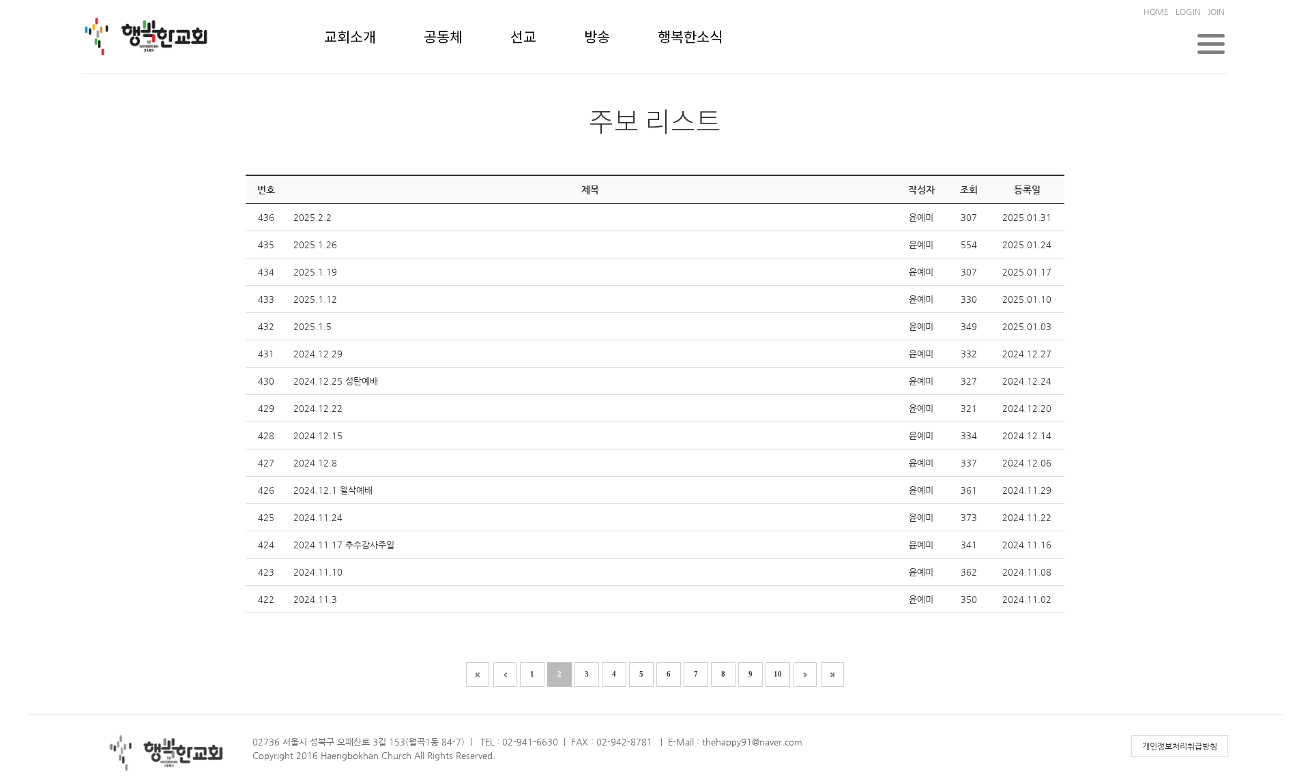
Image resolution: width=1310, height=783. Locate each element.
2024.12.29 (318, 354)
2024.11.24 (318, 517)
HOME (1156, 11)
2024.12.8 (315, 463)
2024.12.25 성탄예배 (335, 381)
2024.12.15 (318, 435)
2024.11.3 (315, 599)
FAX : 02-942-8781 (611, 742)
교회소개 (350, 38)
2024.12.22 (318, 408)
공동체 (443, 38)
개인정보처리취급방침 (1179, 746)
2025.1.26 (315, 244)
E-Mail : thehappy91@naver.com (735, 742)
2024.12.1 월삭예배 (333, 490)
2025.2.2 (312, 217)
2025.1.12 (315, 299)
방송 (597, 38)
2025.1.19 (315, 272)
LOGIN (1188, 11)
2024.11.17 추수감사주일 (343, 545)
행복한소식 (690, 38)
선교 (523, 38)
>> (832, 674)
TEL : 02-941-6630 (519, 742)
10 (778, 674)
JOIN (1216, 11)
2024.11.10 (318, 572)
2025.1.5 (312, 326)
